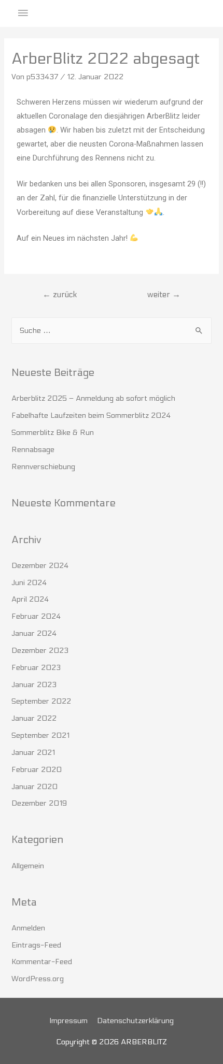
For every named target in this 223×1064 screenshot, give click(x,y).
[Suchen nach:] (111, 330)
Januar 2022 (34, 718)
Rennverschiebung (43, 466)
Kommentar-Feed (41, 961)
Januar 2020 (34, 786)
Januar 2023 (34, 684)
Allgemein (27, 866)
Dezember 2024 (39, 565)
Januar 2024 (34, 633)
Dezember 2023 (39, 650)
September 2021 (40, 735)
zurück (60, 294)
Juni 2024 (29, 582)
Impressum (68, 1020)
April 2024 (30, 599)
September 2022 (41, 701)
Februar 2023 (36, 667)
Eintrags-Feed (36, 945)
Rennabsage (32, 449)
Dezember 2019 (39, 803)
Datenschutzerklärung (135, 1020)
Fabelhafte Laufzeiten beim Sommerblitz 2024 (91, 415)
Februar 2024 (36, 616)
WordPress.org (37, 978)
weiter (163, 294)
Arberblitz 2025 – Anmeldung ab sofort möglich (93, 398)
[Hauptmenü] (23, 13)
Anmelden (28, 928)
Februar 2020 (36, 769)
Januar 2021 (33, 752)
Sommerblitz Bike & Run (52, 432)
